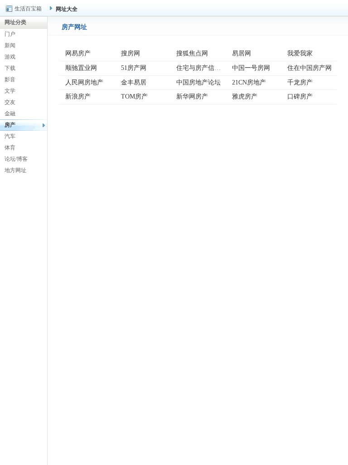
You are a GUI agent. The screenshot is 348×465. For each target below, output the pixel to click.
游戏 (10, 57)
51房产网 (133, 67)
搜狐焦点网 (192, 53)
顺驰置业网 (81, 67)
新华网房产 (192, 96)
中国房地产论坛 (198, 82)
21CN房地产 (249, 82)
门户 (10, 34)
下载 (10, 68)
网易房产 (78, 53)
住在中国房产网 (309, 67)
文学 (10, 91)
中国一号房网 (251, 67)
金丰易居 (133, 82)
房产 (10, 125)
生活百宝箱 (28, 8)
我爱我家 (300, 53)
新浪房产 (78, 96)
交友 (10, 102)
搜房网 (130, 53)
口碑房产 (300, 96)
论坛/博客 (16, 159)
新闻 (10, 45)
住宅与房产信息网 (201, 67)
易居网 (241, 53)
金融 (10, 113)
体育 (10, 147)
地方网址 (15, 170)
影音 (10, 79)
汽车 (10, 136)
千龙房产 (300, 82)
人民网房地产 (84, 82)
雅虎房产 (244, 96)
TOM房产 (134, 96)
